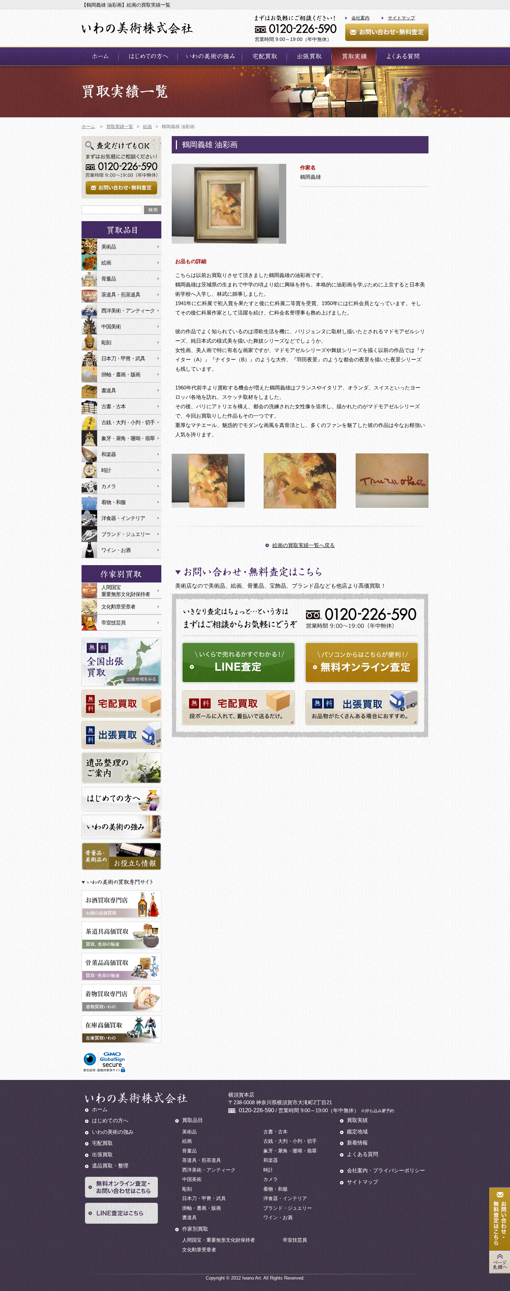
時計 (106, 470)
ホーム (100, 56)
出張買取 (309, 56)
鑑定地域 (357, 1131)
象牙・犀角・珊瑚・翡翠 (128, 438)
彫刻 (106, 342)
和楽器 (108, 454)
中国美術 (111, 326)
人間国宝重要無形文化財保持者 (125, 590)
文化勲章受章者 (118, 607)
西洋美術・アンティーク (128, 310)
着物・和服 (113, 502)
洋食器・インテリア (123, 518)
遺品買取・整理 (110, 1165)
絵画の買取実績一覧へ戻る (303, 545)
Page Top (499, 1262)
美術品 (108, 247)
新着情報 (357, 1143)
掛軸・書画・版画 (120, 374)
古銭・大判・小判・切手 (128, 422)
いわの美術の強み (210, 56)
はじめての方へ (148, 56)
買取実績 (354, 56)
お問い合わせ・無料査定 (386, 32)
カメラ (108, 486)
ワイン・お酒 (115, 550)
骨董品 (108, 279)
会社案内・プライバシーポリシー (386, 1170)
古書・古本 (113, 406)
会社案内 (360, 17)
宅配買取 (264, 56)
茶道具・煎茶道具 (120, 294)
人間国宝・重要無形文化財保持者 (218, 1240)
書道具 (108, 390)
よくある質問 (402, 56)
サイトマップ (401, 17)
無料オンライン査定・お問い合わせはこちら (121, 1187)
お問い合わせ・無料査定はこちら (499, 1219)
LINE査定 (238, 662)
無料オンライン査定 (361, 662)
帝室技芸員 (113, 623)
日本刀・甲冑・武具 (123, 358)
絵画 (106, 263)
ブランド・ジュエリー (125, 534)
